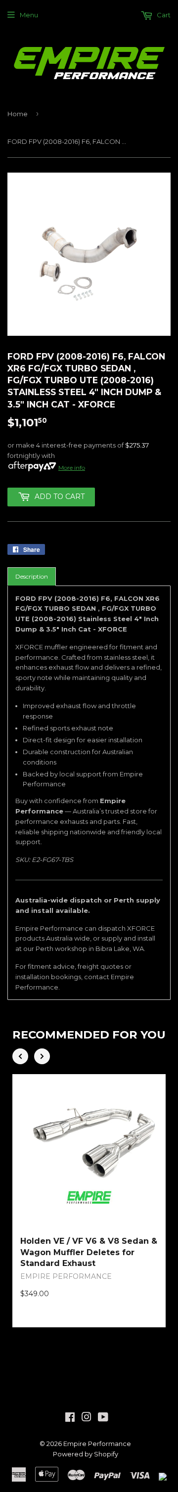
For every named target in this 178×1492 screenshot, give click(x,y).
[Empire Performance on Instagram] (86, 1418)
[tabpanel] (89, 793)
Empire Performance (97, 1443)
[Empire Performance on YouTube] (103, 1418)
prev (20, 1056)
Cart (163, 15)
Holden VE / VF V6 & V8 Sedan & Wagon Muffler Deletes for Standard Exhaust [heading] (88, 1252)
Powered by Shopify (85, 1454)
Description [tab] (31, 576)
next (42, 1056)
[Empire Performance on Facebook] (70, 1418)
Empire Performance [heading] (66, 1276)
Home (17, 114)
